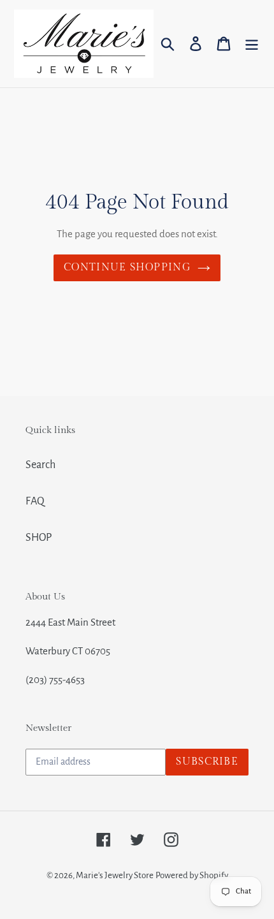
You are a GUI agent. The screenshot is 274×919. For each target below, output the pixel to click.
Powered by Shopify (191, 875)
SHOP (38, 537)
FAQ (35, 501)
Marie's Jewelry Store (115, 875)
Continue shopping (127, 267)
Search (40, 465)
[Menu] (252, 44)
